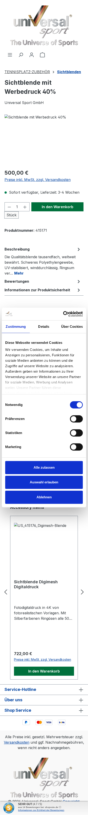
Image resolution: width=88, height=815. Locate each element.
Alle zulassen (44, 467)
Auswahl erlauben (44, 482)
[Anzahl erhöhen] (25, 206)
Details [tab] (43, 326)
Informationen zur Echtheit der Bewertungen (41, 810)
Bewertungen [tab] (17, 281)
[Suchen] (20, 54)
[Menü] (10, 54)
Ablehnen (44, 497)
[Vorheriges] (5, 592)
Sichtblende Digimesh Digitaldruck (36, 584)
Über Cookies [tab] (72, 326)
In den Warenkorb (57, 207)
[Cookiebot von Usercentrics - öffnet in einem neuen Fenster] (63, 314)
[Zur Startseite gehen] (44, 25)
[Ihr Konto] (31, 54)
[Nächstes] (82, 592)
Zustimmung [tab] (16, 326)
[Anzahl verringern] (9, 206)
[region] (44, 139)
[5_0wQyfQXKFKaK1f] (44, 139)
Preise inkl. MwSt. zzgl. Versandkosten (38, 179)
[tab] (43, 261)
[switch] (76, 418)
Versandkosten (16, 742)
